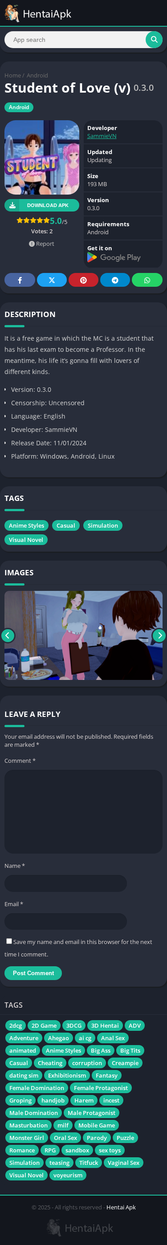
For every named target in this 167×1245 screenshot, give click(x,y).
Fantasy (107, 1075)
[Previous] (8, 635)
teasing (59, 1163)
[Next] (159, 635)
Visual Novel (26, 540)
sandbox (77, 1150)
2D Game (44, 1025)
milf (63, 1125)
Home (12, 75)
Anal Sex (113, 1038)
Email (13, 904)
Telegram (115, 280)
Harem (84, 1100)
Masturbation (28, 1125)
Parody (97, 1138)
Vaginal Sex (123, 1163)
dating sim (23, 1075)
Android (37, 75)
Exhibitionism (67, 1075)
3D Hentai (105, 1025)
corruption (87, 1063)
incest (111, 1100)
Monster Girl (26, 1138)
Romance (22, 1150)
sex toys (110, 1150)
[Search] (154, 39)
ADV (135, 1025)
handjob (53, 1100)
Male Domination (33, 1113)
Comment (20, 761)
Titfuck (88, 1163)
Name (14, 866)
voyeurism (67, 1175)
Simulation (103, 525)
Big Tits (130, 1050)
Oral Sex (65, 1138)
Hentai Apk (121, 1207)
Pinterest (83, 280)
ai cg (85, 1038)
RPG (50, 1150)
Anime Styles (26, 525)
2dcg (15, 1025)
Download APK (48, 205)
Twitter (52, 280)
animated (22, 1050)
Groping (20, 1100)
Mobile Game (96, 1125)
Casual (66, 525)
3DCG (73, 1025)
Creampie (125, 1063)
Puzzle (125, 1138)
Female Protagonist (101, 1088)
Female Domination (36, 1088)
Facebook (19, 280)
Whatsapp (147, 280)
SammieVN (102, 136)
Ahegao (58, 1038)
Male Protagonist (91, 1113)
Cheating (50, 1063)
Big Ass (100, 1050)
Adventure (23, 1038)
